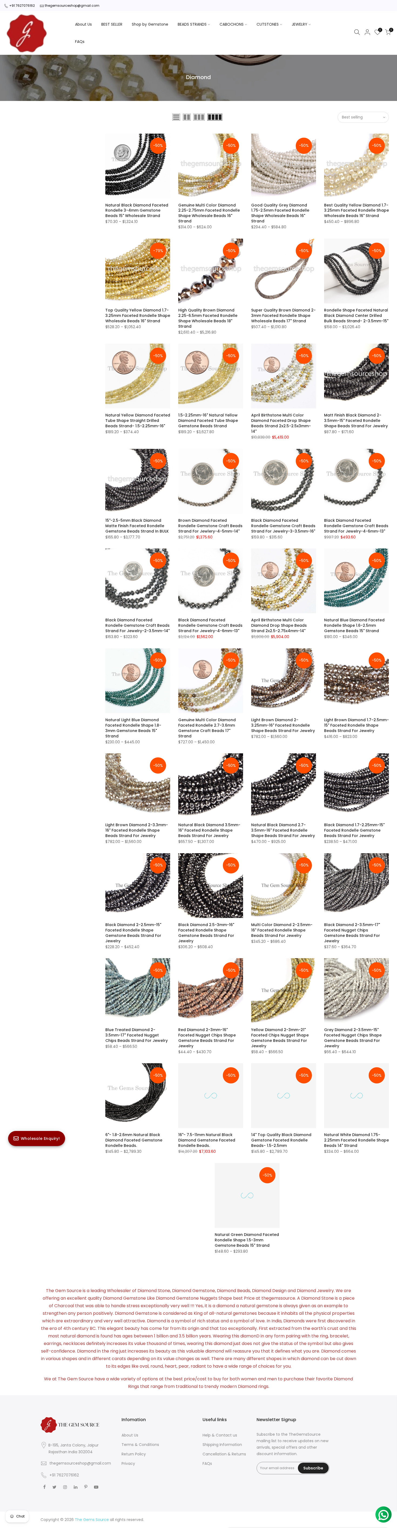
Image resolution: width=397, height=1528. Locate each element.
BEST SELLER (111, 24)
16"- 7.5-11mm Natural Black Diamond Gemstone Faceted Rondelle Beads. (206, 1140)
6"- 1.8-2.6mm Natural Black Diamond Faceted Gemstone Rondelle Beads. (133, 1140)
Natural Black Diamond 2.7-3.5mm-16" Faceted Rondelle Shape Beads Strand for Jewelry (283, 830)
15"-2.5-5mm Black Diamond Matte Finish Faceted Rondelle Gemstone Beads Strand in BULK (137, 526)
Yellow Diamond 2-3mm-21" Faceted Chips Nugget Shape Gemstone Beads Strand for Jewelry (280, 1038)
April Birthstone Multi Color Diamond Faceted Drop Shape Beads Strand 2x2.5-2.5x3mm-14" (281, 423)
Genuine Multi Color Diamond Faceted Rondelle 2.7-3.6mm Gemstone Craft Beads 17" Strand (207, 728)
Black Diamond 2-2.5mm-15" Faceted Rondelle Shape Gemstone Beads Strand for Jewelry (133, 933)
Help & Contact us (220, 1435)
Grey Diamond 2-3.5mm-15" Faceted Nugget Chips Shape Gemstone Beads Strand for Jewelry (353, 1038)
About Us (83, 24)
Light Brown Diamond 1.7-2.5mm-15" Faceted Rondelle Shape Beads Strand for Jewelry (356, 725)
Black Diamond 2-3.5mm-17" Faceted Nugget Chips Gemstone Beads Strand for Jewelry (352, 933)
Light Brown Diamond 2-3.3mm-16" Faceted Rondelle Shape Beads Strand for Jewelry (136, 830)
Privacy (128, 1463)
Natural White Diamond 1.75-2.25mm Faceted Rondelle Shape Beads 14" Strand (356, 1140)
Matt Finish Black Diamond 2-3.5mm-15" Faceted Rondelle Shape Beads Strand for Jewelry (356, 420)
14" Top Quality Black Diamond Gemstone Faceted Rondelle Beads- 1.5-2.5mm (281, 1140)
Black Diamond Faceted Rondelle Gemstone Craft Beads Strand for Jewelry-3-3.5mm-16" (283, 526)
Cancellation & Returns (224, 1454)
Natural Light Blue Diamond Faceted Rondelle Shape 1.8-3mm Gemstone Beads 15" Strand (133, 728)
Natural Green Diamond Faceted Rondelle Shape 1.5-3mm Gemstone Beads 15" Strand (247, 1240)
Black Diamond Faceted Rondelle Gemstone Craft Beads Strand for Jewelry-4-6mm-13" (356, 526)
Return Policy (134, 1454)
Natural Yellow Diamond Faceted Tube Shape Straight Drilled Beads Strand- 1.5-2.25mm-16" (137, 420)
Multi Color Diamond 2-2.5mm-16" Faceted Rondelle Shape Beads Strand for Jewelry (281, 930)
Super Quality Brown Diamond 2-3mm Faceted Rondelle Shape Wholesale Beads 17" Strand (283, 315)
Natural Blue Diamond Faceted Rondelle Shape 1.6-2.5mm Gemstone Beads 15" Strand (354, 625)
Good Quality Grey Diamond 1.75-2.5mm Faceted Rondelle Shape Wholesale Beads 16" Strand (280, 213)
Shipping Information (222, 1444)
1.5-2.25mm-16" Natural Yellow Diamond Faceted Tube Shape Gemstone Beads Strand (208, 420)
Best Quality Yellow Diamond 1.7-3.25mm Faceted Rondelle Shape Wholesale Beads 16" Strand (356, 210)
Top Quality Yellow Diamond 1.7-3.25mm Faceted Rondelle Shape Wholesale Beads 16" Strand (137, 315)
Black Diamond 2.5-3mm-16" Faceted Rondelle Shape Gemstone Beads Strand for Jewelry (206, 933)
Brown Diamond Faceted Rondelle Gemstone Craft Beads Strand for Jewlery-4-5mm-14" (210, 526)
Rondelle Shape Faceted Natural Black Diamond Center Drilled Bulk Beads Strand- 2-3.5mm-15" (356, 315)
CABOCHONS (232, 24)
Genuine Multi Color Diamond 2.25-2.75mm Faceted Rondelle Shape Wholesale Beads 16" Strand (209, 213)
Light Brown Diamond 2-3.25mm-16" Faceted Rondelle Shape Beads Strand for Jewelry (283, 725)
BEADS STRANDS (192, 24)
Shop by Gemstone (150, 24)
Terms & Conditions (140, 1444)
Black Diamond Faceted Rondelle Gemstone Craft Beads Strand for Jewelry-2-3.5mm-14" (137, 625)
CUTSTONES (268, 24)
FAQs (80, 41)
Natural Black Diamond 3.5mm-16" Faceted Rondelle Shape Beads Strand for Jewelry (209, 830)
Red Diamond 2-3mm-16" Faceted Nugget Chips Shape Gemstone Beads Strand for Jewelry (207, 1038)
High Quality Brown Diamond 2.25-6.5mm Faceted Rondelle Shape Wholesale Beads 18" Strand (207, 318)
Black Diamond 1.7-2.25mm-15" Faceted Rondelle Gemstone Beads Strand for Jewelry (354, 830)
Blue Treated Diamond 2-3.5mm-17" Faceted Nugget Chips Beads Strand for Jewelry (136, 1035)
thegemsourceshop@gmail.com (72, 5)
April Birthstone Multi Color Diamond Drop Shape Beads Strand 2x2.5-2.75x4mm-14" (279, 625)
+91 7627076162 (22, 5)
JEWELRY (299, 24)
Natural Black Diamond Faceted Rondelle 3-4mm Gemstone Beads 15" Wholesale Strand (136, 210)
